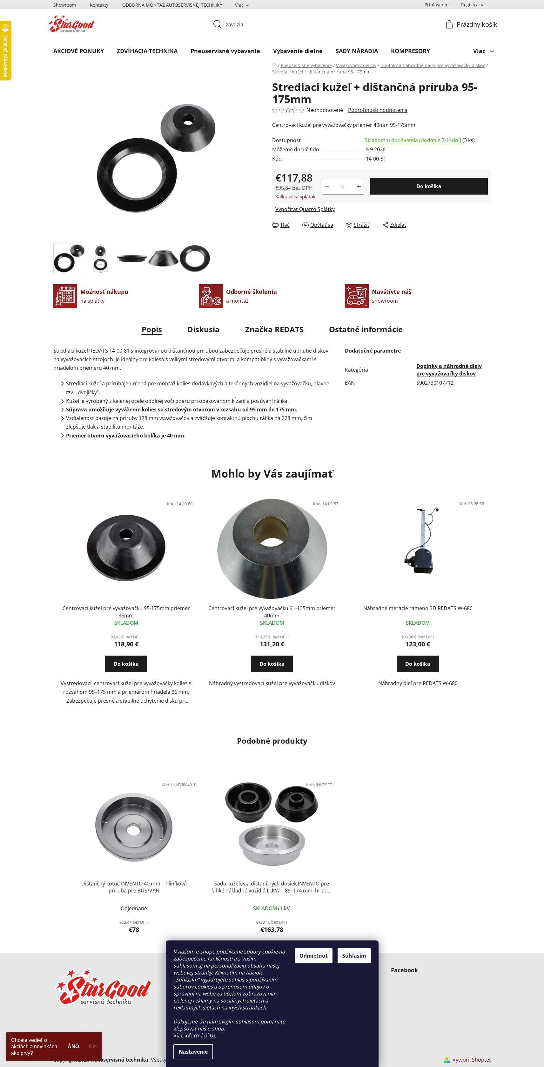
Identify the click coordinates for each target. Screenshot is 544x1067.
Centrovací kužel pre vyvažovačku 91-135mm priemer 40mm (272, 612)
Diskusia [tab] (203, 329)
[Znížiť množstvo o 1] (327, 186)
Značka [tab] (274, 329)
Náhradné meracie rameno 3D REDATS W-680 (418, 608)
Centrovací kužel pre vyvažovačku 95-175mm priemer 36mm (126, 612)
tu (212, 1035)
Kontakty (99, 5)
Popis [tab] (152, 329)
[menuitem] (78, 51)
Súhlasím (354, 955)
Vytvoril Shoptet (472, 1059)
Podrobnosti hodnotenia (377, 110)
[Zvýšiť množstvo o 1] (359, 186)
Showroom (64, 5)
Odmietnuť (313, 955)
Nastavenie (193, 1051)
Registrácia (473, 5)
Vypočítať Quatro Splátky (305, 209)
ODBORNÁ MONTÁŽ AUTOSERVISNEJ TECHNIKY (172, 5)
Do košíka (428, 186)
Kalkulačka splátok (295, 196)
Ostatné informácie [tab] (366, 329)
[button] (126, 670)
